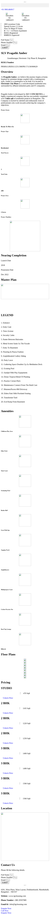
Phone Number (7, 42)
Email (3, 45)
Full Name (5, 40)
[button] (25, 5)
